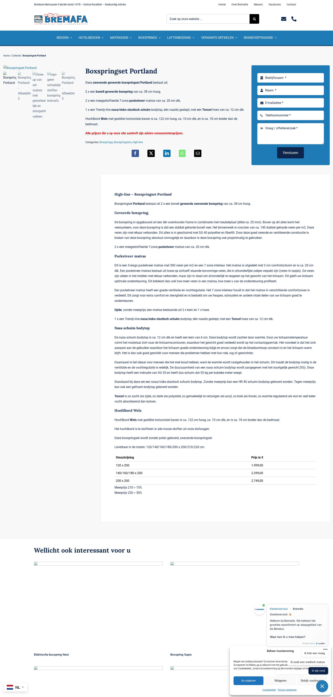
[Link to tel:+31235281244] (294, 19)
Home (6, 55)
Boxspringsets (122, 142)
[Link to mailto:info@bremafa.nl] (284, 19)
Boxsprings (106, 142)
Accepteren (248, 680)
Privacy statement (287, 690)
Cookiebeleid (269, 690)
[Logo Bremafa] (61, 14)
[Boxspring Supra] (234, 604)
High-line (137, 142)
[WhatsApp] (182, 153)
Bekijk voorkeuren (312, 680)
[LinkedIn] (167, 153)
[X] (151, 153)
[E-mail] (197, 153)
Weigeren (280, 680)
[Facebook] (135, 153)
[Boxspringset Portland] (39, 68)
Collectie (16, 55)
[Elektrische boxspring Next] (98, 604)
